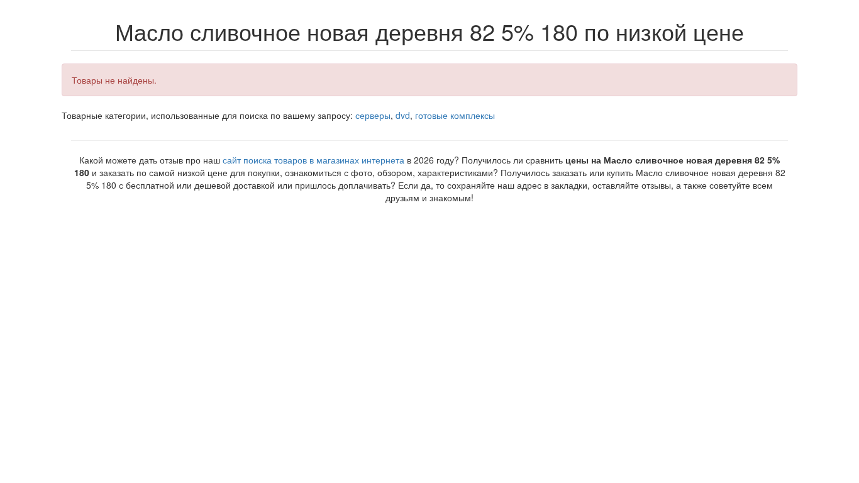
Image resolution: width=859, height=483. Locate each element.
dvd (403, 115)
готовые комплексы (455, 115)
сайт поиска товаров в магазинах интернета (313, 159)
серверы (373, 115)
